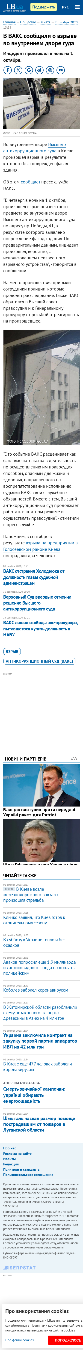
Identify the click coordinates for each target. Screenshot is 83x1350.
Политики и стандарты (21, 1169)
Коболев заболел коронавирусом (35, 990)
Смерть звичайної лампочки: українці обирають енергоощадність (34, 1095)
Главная (9, 22)
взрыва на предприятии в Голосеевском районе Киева (40, 546)
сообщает (30, 182)
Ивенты (9, 1158)
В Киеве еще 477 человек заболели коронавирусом (37, 1066)
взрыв (12, 651)
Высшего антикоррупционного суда (34, 147)
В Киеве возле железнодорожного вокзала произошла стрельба (30, 894)
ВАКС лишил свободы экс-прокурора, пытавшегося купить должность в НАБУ (40, 628)
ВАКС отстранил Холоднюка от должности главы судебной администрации (33, 577)
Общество (28, 22)
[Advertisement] (41, 708)
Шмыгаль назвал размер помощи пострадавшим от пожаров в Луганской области (39, 1124)
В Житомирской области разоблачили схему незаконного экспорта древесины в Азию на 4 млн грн (40, 1012)
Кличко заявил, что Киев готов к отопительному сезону (34, 920)
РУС (65, 7)
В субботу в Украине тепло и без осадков (34, 942)
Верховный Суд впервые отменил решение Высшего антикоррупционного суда (37, 603)
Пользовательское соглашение (28, 1174)
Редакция (11, 1164)
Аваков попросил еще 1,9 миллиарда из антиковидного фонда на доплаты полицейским (39, 967)
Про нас (9, 1148)
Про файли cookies (19, 1340)
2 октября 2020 (66, 22)
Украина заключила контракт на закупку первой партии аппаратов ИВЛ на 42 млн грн (40, 1041)
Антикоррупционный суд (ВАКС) (39, 661)
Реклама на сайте (17, 1153)
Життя (45, 22)
